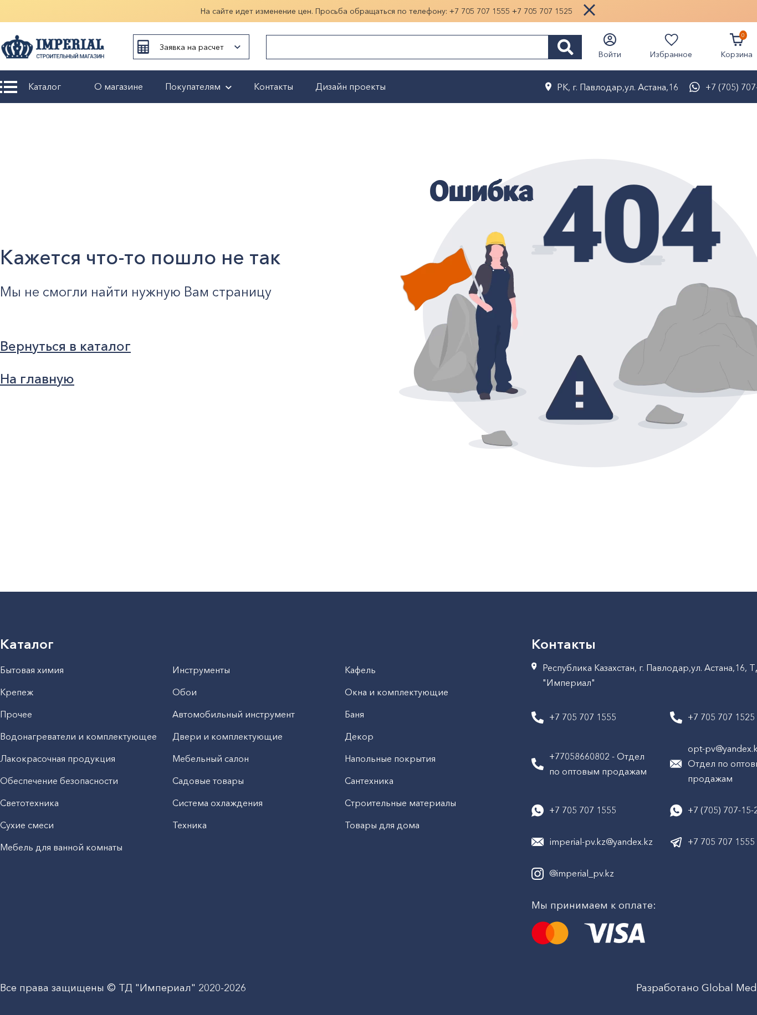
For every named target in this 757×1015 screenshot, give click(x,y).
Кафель (360, 669)
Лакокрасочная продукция (57, 758)
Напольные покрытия (390, 758)
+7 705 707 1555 (479, 11)
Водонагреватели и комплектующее (78, 736)
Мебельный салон (210, 758)
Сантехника (369, 780)
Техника (189, 825)
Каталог (44, 86)
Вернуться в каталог (65, 346)
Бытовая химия (32, 669)
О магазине (118, 86)
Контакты (273, 86)
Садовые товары (208, 780)
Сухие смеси (27, 825)
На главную (37, 379)
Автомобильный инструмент (233, 714)
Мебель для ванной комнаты (61, 847)
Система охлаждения (217, 802)
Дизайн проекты (350, 86)
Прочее (16, 714)
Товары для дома (382, 825)
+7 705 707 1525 (542, 11)
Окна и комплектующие (396, 692)
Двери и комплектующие (227, 736)
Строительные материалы (400, 802)
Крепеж (16, 692)
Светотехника (29, 802)
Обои (184, 692)
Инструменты (201, 669)
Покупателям (193, 86)
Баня (354, 714)
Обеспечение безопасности (59, 780)
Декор (359, 736)
